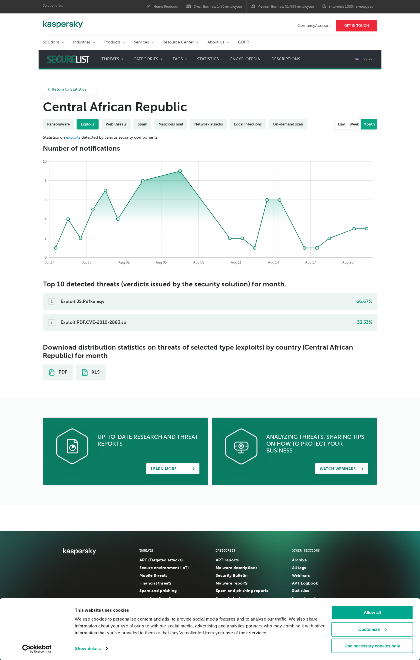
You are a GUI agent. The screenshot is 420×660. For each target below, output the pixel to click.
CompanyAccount (314, 25)
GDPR (243, 42)
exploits (73, 137)
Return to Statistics (69, 89)
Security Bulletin (232, 575)
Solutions (51, 42)
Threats (146, 550)
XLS (95, 372)
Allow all (372, 612)
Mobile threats (153, 575)
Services (141, 42)
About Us (215, 42)
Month (369, 124)
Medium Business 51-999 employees (285, 7)
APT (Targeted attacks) (161, 560)
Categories (226, 550)
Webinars (301, 575)
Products (112, 42)
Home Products (165, 7)
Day (341, 124)
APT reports (227, 560)
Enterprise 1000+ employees (351, 7)
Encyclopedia (245, 59)
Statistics (208, 59)
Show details (88, 648)
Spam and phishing (158, 590)
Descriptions (285, 59)
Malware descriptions (236, 567)
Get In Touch (356, 26)
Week (354, 124)
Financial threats (155, 583)
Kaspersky (63, 21)
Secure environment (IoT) (164, 567)
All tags (299, 567)
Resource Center (178, 42)
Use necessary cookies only (372, 645)
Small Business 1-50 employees (218, 7)
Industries (82, 42)
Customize (369, 629)
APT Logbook (305, 583)
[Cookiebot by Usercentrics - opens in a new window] (37, 649)
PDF (62, 372)
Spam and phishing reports (242, 590)
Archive (299, 560)
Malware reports (231, 583)
